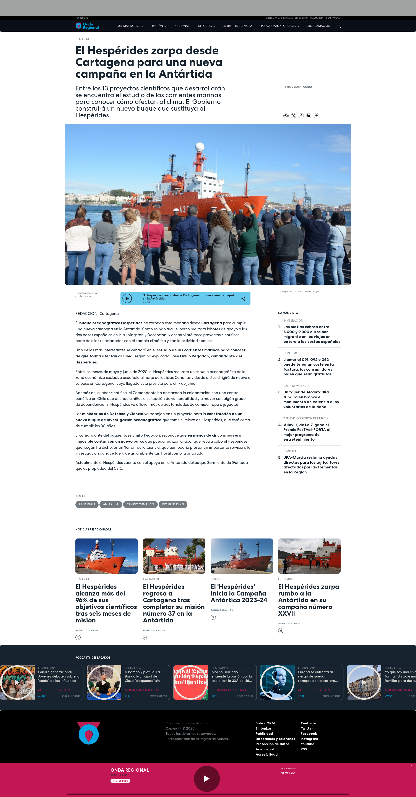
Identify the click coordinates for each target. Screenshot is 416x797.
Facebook (309, 733)
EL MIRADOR (46, 668)
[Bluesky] (309, 115)
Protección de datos (272, 744)
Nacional (181, 26)
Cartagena (151, 579)
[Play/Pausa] (207, 779)
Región (157, 26)
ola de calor (301, 18)
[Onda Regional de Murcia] (87, 26)
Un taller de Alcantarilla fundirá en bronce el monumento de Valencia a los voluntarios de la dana (311, 399)
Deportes (205, 26)
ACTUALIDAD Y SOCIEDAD (55, 690)
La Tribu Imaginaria (237, 26)
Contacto (308, 723)
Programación (318, 26)
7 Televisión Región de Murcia (305, 418)
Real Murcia (316, 18)
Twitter (307, 728)
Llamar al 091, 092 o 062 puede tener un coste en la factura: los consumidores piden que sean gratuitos (308, 367)
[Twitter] (294, 115)
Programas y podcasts (278, 26)
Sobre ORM (265, 723)
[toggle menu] (165, 25)
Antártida (111, 504)
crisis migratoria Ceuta (279, 18)
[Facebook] (301, 115)
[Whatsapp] (286, 115)
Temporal (290, 451)
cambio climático (140, 504)
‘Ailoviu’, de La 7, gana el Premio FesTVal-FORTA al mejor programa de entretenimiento (306, 432)
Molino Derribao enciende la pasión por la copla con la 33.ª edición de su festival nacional (231, 676)
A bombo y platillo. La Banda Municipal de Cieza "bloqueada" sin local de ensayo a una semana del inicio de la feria (143, 676)
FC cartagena (332, 18)
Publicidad (264, 733)
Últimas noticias (130, 26)
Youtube (307, 744)
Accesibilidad (267, 754)
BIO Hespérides (173, 504)
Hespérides (83, 39)
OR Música (287, 772)
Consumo (290, 353)
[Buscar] (338, 26)
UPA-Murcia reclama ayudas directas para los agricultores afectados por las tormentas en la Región (311, 465)
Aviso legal (265, 749)
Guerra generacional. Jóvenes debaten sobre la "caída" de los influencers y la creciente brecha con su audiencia (59, 676)
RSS (304, 749)
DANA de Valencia (296, 386)
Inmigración (293, 320)
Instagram (309, 738)
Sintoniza (263, 728)
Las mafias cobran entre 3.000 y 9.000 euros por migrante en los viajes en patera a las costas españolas (312, 334)
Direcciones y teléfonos (275, 738)
